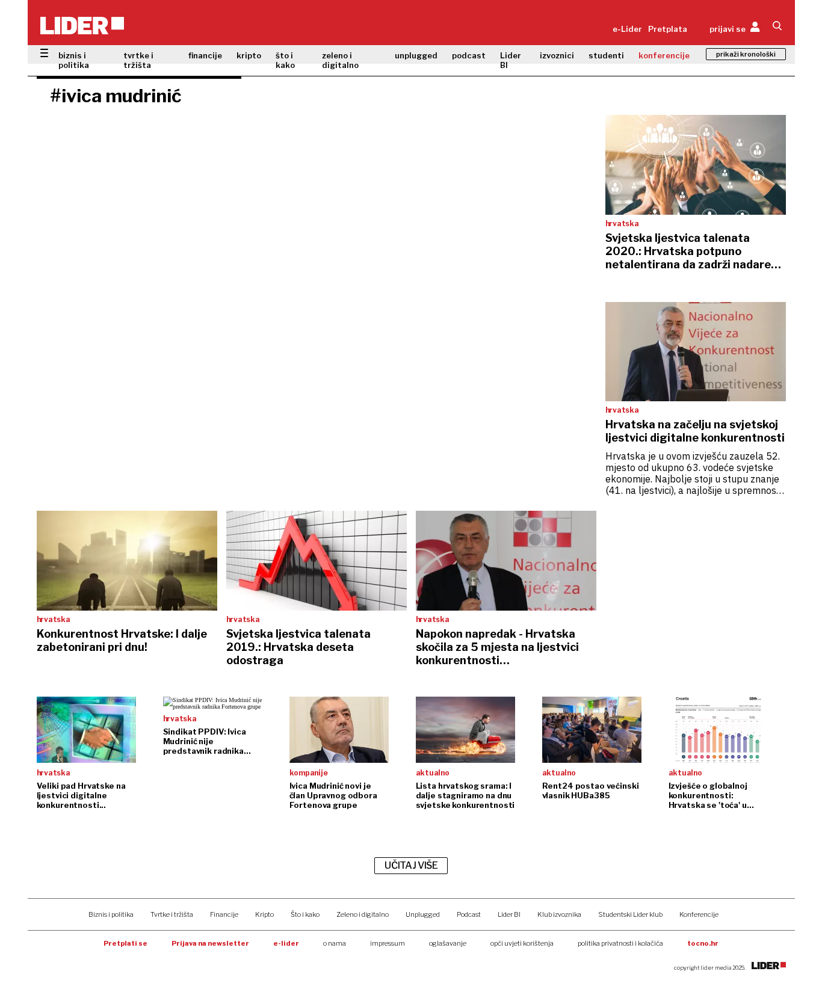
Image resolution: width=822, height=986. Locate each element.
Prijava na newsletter (210, 943)
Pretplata (667, 29)
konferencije (664, 55)
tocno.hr (702, 943)
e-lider (286, 943)
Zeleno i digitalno (362, 914)
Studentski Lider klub (630, 914)
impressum (387, 943)
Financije (224, 914)
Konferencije (698, 914)
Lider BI (510, 60)
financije (205, 55)
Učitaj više (411, 865)
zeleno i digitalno (340, 60)
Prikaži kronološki (746, 54)
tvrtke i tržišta (138, 60)
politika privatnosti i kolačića (620, 943)
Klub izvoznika (559, 914)
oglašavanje (447, 943)
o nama (334, 943)
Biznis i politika (111, 914)
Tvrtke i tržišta (171, 914)
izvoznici (557, 55)
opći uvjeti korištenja (522, 943)
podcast (469, 55)
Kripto (264, 914)
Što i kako (305, 914)
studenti (606, 55)
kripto (248, 55)
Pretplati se (125, 943)
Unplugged (423, 914)
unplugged (416, 55)
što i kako (285, 60)
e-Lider (627, 29)
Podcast (469, 914)
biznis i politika (73, 60)
